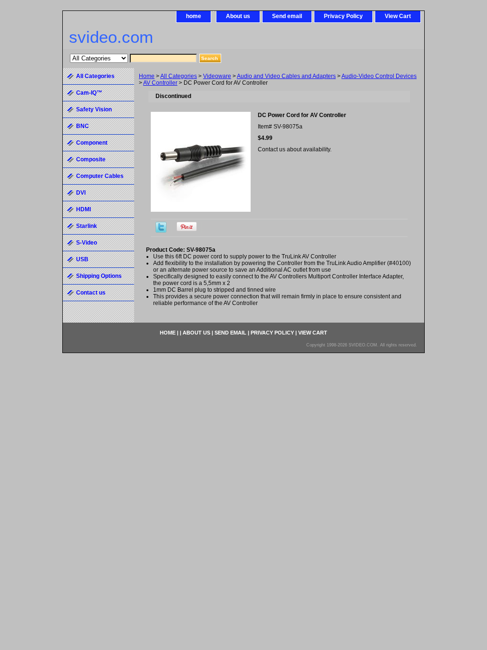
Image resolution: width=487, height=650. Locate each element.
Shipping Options (99, 276)
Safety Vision (94, 109)
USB (82, 259)
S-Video (86, 242)
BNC (82, 126)
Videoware (217, 76)
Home (147, 76)
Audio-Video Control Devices (379, 76)
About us (238, 16)
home (193, 16)
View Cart (398, 16)
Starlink (86, 226)
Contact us (91, 292)
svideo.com (111, 37)
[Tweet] (161, 230)
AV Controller (160, 82)
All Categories (178, 76)
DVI (81, 192)
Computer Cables (100, 176)
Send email (287, 16)
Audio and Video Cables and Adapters (286, 76)
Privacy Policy (343, 16)
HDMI (83, 209)
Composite (91, 159)
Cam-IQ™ (89, 92)
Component (91, 142)
